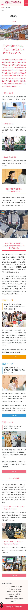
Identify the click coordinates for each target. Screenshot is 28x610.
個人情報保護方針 (18, 598)
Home (7, 586)
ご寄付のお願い (9, 598)
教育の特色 (19, 586)
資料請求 (17, 594)
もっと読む (14, 357)
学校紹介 (12, 586)
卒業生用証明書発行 (14, 596)
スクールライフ (11, 589)
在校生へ (14, 591)
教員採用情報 (14, 601)
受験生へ (9, 591)
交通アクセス (11, 594)
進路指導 (18, 589)
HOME (2, 7)
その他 (20, 591)
